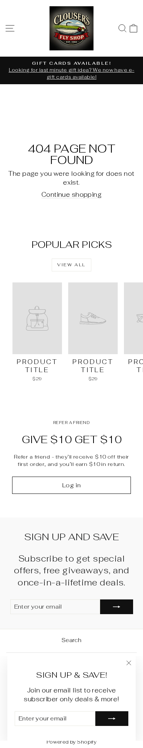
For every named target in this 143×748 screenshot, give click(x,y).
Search (72, 640)
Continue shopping (71, 194)
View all (71, 265)
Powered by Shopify (72, 742)
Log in (71, 485)
